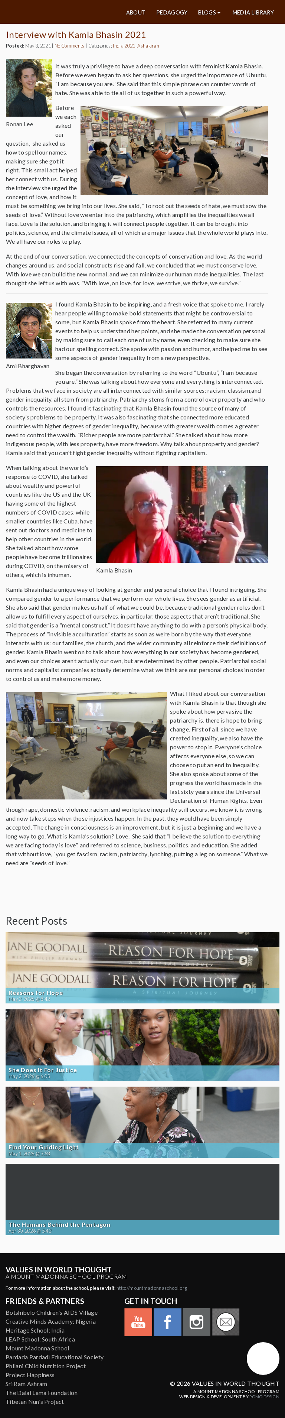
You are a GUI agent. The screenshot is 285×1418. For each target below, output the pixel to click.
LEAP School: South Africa (40, 1339)
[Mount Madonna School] (263, 1358)
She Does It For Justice (43, 1070)
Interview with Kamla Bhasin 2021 (76, 34)
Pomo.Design (264, 1396)
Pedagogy (172, 13)
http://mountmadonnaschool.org (152, 1288)
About (136, 13)
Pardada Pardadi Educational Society (55, 1356)
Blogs (207, 13)
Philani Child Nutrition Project (46, 1365)
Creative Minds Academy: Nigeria (51, 1321)
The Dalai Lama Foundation (42, 1392)
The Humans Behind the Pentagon (60, 1224)
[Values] (51, 11)
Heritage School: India (35, 1330)
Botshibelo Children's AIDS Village (52, 1312)
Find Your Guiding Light (44, 1147)
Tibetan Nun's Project (35, 1401)
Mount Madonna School (37, 1348)
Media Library (253, 13)
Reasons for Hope (36, 993)
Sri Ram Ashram (26, 1383)
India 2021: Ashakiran (136, 46)
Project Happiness (30, 1374)
